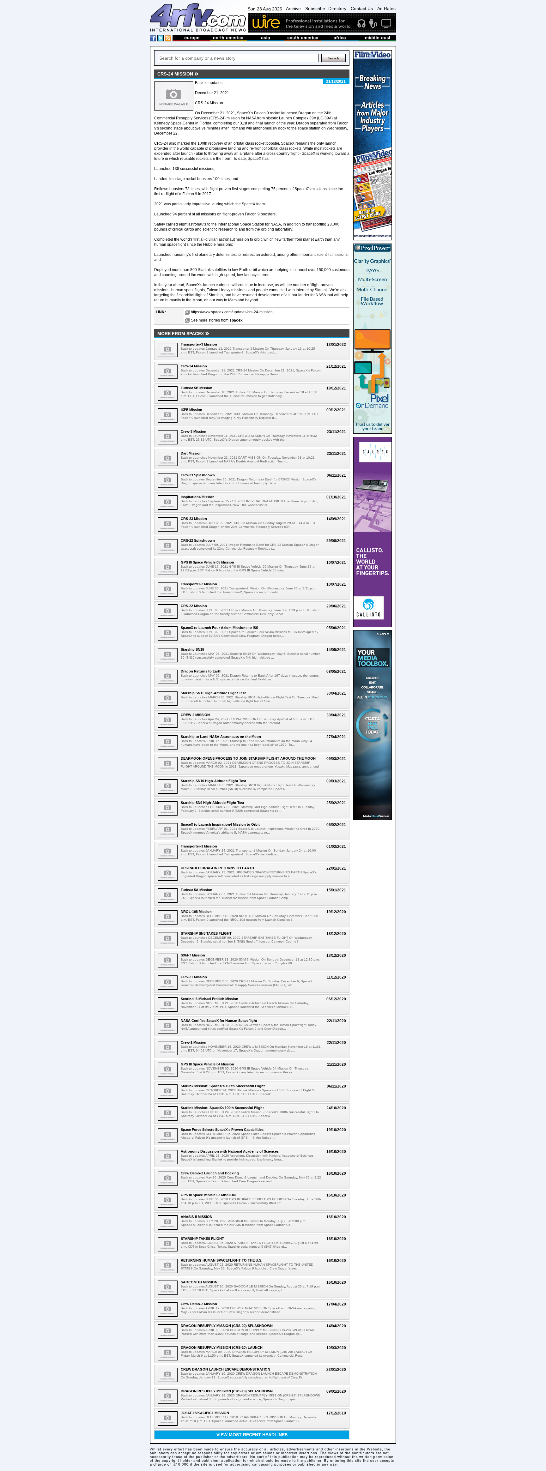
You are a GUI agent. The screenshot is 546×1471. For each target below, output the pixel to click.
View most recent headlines (252, 1434)
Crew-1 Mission (193, 1042)
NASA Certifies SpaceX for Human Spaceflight (219, 1020)
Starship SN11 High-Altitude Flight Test (213, 693)
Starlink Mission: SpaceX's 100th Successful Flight (223, 1086)
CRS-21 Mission (194, 977)
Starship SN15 (192, 649)
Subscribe (315, 8)
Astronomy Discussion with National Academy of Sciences (230, 1151)
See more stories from (217, 320)
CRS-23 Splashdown (198, 475)
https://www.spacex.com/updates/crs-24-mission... (233, 312)
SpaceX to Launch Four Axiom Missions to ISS (219, 628)
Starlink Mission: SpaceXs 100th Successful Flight (222, 1108)
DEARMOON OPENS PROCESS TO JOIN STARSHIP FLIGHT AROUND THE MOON (248, 758)
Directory (337, 8)
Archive (293, 8)
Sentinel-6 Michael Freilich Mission (209, 999)
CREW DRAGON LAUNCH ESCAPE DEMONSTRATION (225, 1369)
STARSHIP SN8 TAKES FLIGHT (206, 933)
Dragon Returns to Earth (201, 671)
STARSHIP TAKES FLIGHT (202, 1238)
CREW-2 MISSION (195, 715)
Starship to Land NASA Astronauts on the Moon (221, 737)
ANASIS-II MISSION (196, 1217)
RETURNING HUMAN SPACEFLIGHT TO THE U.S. (221, 1260)
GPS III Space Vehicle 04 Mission (207, 1064)
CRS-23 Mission (194, 519)
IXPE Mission (191, 410)
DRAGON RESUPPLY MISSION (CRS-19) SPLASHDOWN (227, 1391)
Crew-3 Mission (193, 431)
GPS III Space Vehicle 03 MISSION (208, 1195)
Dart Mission (191, 453)
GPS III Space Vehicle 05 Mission (207, 562)
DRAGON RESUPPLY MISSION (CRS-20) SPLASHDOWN (227, 1326)
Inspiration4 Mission (198, 497)
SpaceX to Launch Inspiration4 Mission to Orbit (220, 824)
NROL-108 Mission (196, 911)
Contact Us (362, 8)
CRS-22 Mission (194, 606)
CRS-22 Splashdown (198, 540)
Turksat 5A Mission (196, 890)
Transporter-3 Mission (199, 344)
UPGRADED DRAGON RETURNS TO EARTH (217, 868)
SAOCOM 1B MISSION (199, 1282)
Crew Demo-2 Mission (199, 1304)
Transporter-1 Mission (199, 846)
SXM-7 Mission (193, 955)
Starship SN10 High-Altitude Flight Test (213, 781)
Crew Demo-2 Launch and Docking (210, 1173)
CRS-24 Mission (194, 366)
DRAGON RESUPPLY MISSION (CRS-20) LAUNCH (222, 1347)
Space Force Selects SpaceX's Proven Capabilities (222, 1129)
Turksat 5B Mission (196, 388)
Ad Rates (386, 8)
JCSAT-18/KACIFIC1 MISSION (205, 1413)
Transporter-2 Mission (199, 584)
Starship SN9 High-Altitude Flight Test (212, 803)
